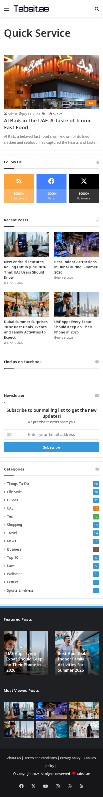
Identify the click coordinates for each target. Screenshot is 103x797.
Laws (11, 565)
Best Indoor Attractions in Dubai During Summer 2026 (76, 267)
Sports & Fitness (20, 590)
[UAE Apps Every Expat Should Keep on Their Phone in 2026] (76, 304)
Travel (12, 532)
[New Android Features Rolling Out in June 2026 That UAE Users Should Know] (26, 244)
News (11, 541)
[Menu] (6, 10)
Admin (12, 114)
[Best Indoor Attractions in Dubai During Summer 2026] (76, 244)
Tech (10, 516)
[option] (26, 653)
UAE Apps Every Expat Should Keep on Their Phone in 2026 (73, 326)
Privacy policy (70, 757)
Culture (12, 582)
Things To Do (18, 483)
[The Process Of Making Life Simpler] (31, 8)
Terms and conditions (40, 757)
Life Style (14, 491)
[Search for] (96, 10)
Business (14, 549)
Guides (12, 500)
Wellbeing (14, 573)
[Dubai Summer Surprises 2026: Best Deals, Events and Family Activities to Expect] (26, 304)
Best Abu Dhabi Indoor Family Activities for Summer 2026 (73, 662)
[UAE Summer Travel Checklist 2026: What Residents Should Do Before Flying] (84, 729)
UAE (10, 508)
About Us (14, 757)
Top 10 (12, 557)
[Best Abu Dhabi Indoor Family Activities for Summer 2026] (51, 729)
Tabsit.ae (83, 773)
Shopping (14, 524)
